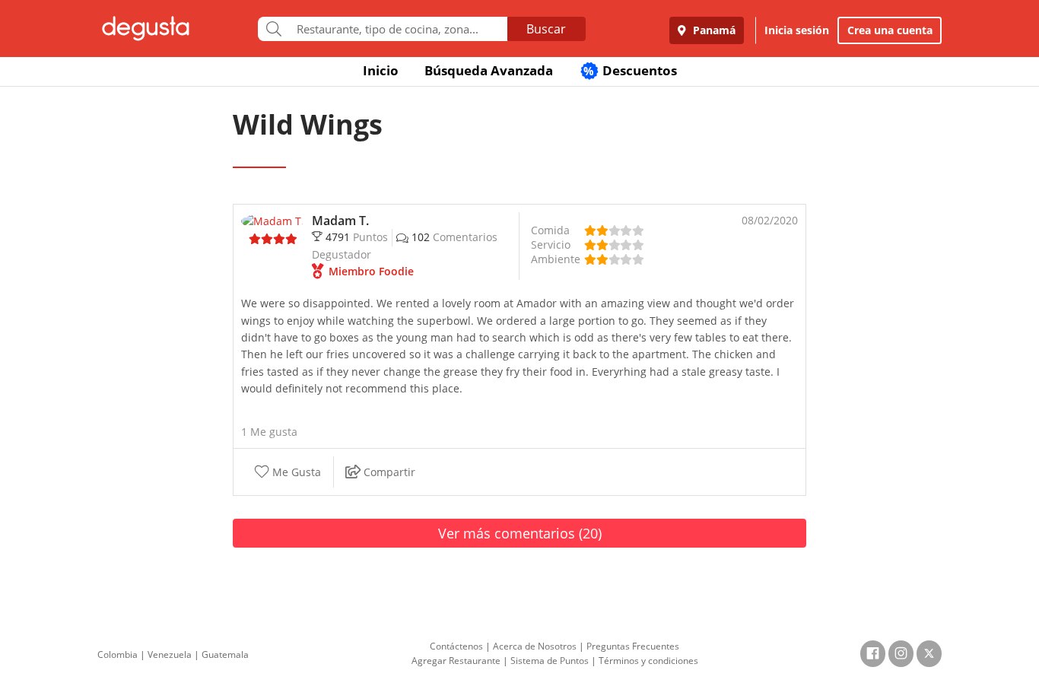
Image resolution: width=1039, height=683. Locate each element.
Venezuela (170, 654)
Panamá (713, 30)
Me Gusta (295, 472)
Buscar (546, 29)
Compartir (388, 472)
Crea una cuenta (890, 30)
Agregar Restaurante (455, 660)
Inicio (381, 70)
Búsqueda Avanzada (488, 70)
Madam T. (340, 220)
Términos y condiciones (648, 660)
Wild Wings (308, 124)
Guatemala (225, 654)
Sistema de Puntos (549, 660)
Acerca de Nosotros (535, 646)
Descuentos (630, 70)
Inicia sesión (796, 30)
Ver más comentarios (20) (520, 533)
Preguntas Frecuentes (632, 646)
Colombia (117, 654)
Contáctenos (456, 646)
